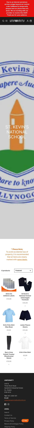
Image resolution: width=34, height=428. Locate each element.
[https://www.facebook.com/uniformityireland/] (5, 404)
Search (6, 412)
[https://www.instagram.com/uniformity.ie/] (8, 404)
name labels (22, 259)
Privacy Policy (9, 421)
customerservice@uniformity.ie (14, 400)
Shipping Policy (9, 427)
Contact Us (8, 415)
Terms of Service (10, 418)
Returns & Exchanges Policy (13, 424)
